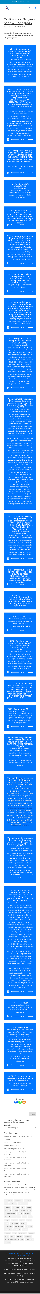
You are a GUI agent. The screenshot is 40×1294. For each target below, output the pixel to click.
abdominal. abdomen (10, 1185)
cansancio (8, 1210)
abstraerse (30, 1185)
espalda (22, 1220)
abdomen (20, 1185)
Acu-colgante (8, 1201)
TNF (22, 1239)
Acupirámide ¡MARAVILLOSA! (14, 1149)
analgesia (13, 1204)
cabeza (29, 1207)
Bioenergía (16, 1207)
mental (25, 1230)
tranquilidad (29, 1239)
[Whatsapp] (20, 1102)
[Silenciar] (26, 140)
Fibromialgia (14, 1223)
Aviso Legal (8, 1279)
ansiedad (7, 1207)
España (29, 1220)
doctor (24, 1217)
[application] (20, 140)
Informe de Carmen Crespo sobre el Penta (18, 1136)
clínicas (29, 1210)
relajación (31, 1233)
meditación (17, 1230)
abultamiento (8, 1195)
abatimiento (16, 1195)
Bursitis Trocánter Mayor (12, 1142)
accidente (31, 1190)
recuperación (22, 1233)
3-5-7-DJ (29, 1187)
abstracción (15, 1187)
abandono (22, 1190)
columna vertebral (10, 1213)
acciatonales (23, 1187)
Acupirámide (18, 1201)
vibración (7, 1243)
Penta (14, 1233)
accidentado (7, 1187)
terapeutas (28, 1236)
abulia (6, 1190)
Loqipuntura (8, 1230)
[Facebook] (16, 1102)
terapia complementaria (12, 1239)
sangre (12, 1236)
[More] (24, 1102)
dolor (30, 1217)
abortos (10, 1190)
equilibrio (14, 1220)
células (20, 1213)
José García (29, 1226)
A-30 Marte (25, 1192)
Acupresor (28, 1201)
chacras (22, 1210)
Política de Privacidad (21, 1279)
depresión (27, 1213)
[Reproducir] (8, 139)
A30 (33, 1187)
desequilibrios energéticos (12, 1217)
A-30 (25, 1185)
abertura (16, 1190)
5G (26, 1190)
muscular (7, 1233)
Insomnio (23, 1223)
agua (6, 1204)
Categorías (7, 1125)
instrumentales (19, 1226)
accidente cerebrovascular (14, 1192)
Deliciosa (7, 1139)
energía (7, 1220)
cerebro (15, 1210)
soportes (19, 1236)
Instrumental (8, 1226)
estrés (6, 1223)
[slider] (30, 140)
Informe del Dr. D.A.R (11, 1146)
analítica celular (22, 1204)
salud (6, 1236)
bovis (22, 1207)
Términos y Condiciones (24, 1282)
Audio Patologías (19, 26)
